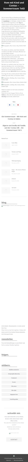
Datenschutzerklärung (18, 460)
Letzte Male (14, 142)
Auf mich (14, 187)
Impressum (8, 460)
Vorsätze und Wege (16, 151)
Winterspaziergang (16, 160)
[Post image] (6, 145)
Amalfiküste (6, 21)
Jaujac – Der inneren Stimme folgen (19, 170)
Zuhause (14, 178)
